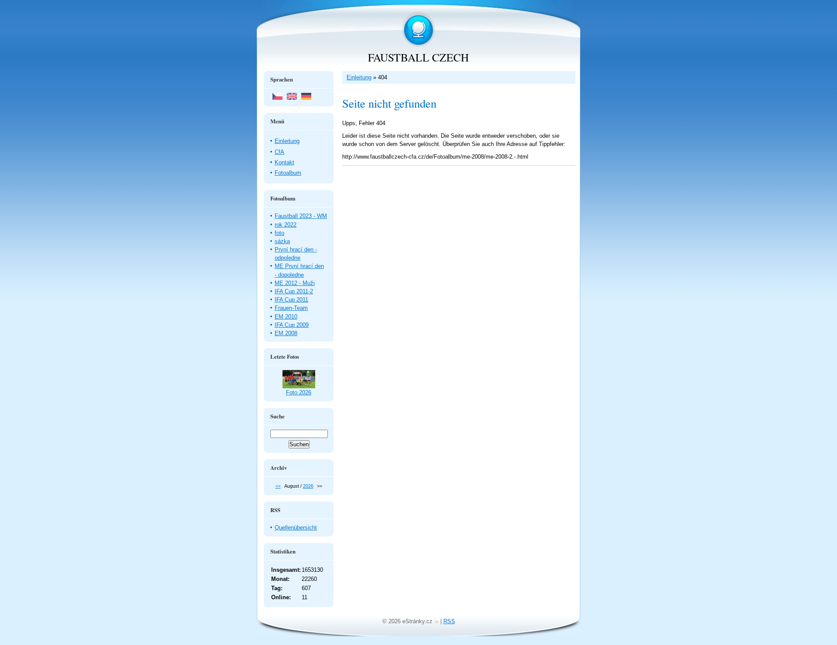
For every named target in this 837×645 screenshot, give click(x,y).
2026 (308, 486)
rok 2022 (285, 224)
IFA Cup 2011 (291, 299)
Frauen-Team (291, 308)
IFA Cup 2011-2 (294, 291)
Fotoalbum (288, 173)
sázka (282, 241)
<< (278, 486)
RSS (449, 621)
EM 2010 (286, 316)
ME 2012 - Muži (295, 283)
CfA (279, 152)
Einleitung (359, 77)
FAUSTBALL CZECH (418, 57)
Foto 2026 (298, 392)
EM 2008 (286, 333)
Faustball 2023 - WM (301, 216)
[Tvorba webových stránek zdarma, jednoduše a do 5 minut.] (437, 622)
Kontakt (284, 162)
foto (279, 233)
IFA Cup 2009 (292, 325)
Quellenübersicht (296, 527)
